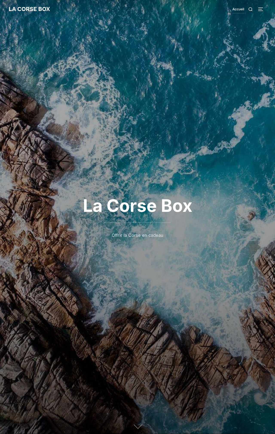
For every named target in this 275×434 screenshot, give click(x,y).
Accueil (238, 9)
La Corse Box (29, 9)
